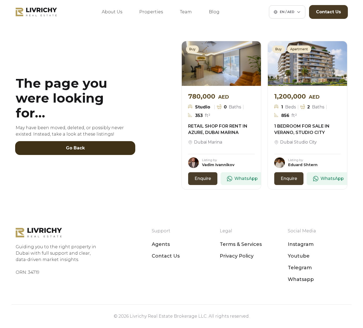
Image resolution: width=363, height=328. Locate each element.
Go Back (75, 147)
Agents (161, 244)
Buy (192, 49)
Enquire (203, 178)
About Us (112, 11)
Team (186, 11)
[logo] (36, 12)
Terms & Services (241, 244)
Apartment (299, 49)
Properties (151, 11)
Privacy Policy (237, 256)
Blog (214, 11)
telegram (300, 268)
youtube (299, 256)
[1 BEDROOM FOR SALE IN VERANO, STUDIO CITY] (307, 63)
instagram (301, 244)
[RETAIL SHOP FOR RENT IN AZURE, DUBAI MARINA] (221, 63)
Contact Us (328, 11)
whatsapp (301, 279)
